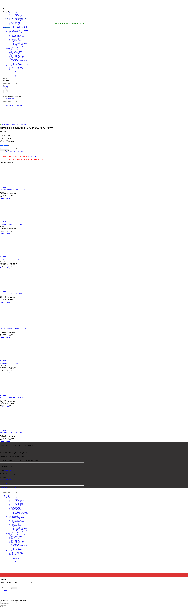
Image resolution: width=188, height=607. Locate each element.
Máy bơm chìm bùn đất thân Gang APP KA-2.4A (12, 189)
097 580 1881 (32, 156)
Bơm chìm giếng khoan (15, 24)
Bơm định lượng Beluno (18, 62)
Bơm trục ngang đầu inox (15, 35)
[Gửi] (3, 85)
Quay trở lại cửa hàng (8, 98)
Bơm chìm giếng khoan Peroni (20, 28)
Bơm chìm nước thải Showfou (16, 19)
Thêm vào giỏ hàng (5, 150)
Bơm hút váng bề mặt (14, 23)
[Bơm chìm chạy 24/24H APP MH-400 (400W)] (9, 394)
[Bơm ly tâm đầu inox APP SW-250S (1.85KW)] (9, 428)
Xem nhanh (3, 187)
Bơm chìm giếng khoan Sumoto (20, 30)
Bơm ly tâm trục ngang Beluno (17, 38)
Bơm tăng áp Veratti (14, 39)
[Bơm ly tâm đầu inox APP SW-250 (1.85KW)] (9, 255)
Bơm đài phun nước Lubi (15, 67)
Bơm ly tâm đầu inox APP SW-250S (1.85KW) (12, 432)
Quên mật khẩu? (4, 590)
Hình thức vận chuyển (5, 483)
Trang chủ (6, 9)
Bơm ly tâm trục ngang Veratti (16, 32)
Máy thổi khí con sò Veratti (15, 54)
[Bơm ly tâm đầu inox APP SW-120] (9, 359)
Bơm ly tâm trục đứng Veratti (19, 46)
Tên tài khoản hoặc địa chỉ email (9, 582)
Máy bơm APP (10, 105)
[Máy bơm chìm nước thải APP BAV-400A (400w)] (6, 121)
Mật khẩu (3, 585)
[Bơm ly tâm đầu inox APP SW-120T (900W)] (9, 220)
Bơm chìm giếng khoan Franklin (20, 27)
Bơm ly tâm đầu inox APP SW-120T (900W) (11, 224)
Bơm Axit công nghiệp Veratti (19, 60)
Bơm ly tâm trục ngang (12, 31)
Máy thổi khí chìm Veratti (15, 55)
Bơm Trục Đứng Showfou (18, 44)
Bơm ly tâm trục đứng (14, 42)
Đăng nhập (14, 587)
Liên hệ (5, 78)
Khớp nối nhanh (16, 73)
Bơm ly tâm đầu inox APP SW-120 (9, 363)
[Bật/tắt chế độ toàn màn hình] (2, 605)
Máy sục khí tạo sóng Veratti (16, 52)
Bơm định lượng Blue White (19, 63)
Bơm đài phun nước (11, 65)
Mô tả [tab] (4, 153)
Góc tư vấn (6, 80)
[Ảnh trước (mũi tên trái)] (0, 606)
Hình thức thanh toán (5, 479)
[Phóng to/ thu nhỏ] (0, 605)
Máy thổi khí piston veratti (15, 51)
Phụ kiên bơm (12, 69)
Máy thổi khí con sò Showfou (16, 56)
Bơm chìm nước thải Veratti (16, 20)
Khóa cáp (14, 76)
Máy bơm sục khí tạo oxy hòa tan (17, 50)
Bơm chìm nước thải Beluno (16, 15)
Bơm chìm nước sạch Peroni (16, 18)
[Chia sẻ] (3, 605)
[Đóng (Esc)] (5, 605)
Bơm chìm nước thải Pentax (16, 17)
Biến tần (14, 71)
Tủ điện (14, 75)
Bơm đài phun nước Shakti (16, 68)
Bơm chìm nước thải (11, 13)
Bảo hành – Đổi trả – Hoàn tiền (8, 487)
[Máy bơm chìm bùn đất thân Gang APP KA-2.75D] (9, 324)
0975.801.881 (8, 470)
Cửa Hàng (6, 11)
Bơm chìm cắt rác (13, 14)
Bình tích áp (15, 72)
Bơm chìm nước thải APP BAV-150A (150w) (11, 293)
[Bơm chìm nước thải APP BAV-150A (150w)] (9, 290)
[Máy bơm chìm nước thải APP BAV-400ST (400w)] (6, 114)
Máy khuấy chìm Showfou (15, 22)
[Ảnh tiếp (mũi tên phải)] (2, 606)
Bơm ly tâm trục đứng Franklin (20, 43)
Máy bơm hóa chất (14, 59)
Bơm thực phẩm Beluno (15, 40)
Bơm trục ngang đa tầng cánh (16, 34)
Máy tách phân (15, 47)
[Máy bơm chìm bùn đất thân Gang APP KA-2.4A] (9, 185)
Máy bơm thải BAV (20, 105)
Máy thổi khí (9, 48)
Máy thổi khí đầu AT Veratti (16, 58)
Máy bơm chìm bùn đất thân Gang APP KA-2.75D (13, 328)
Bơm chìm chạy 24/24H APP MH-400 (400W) (12, 398)
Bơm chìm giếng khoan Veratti (19, 26)
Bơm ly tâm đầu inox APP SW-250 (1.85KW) (11, 259)
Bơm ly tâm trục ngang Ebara (16, 36)
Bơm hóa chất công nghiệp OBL (20, 64)
